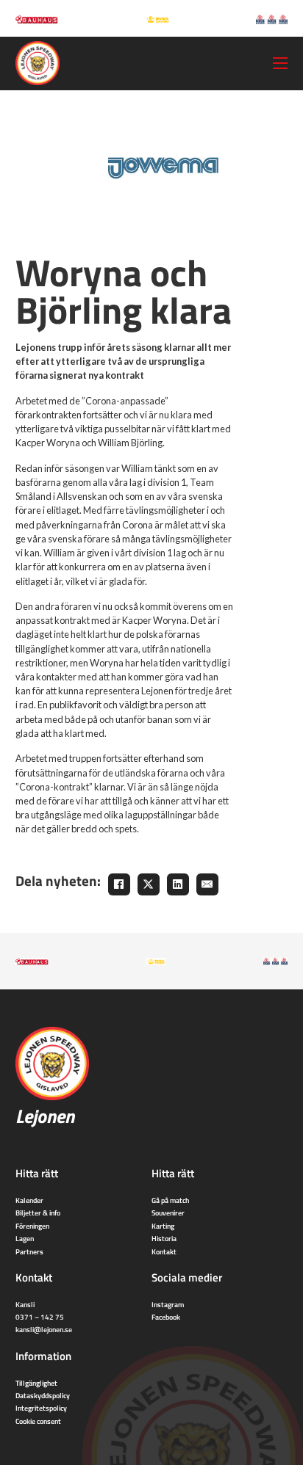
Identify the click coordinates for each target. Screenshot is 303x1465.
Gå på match (170, 1200)
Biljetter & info (37, 1212)
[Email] (207, 884)
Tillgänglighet (36, 1383)
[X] (149, 884)
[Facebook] (119, 884)
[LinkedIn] (178, 884)
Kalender (29, 1200)
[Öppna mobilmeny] (280, 63)
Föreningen (32, 1226)
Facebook (166, 1317)
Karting (163, 1226)
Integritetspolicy (41, 1408)
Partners (29, 1251)
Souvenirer (168, 1212)
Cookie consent (38, 1421)
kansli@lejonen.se (43, 1329)
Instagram (168, 1304)
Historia (164, 1238)
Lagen (24, 1238)
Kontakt (164, 1251)
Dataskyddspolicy (42, 1395)
